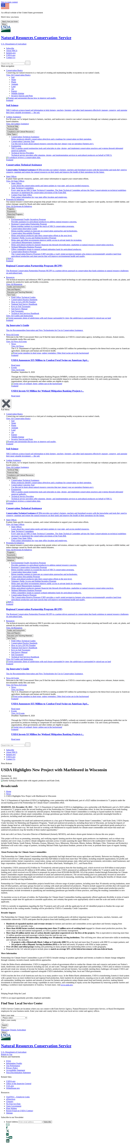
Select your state (7, 1015)
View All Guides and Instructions (19, 316)
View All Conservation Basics (18, 75)
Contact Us (10, 57)
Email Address (12, 1122)
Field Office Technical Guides (23, 297)
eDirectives (10, 1099)
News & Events (12, 335)
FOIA (8, 1061)
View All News (17, 346)
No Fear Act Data (13, 1104)
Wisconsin (5, 1030)
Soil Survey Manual (19, 309)
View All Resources (14, 284)
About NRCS (11, 50)
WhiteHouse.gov (13, 1088)
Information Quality (14, 1063)
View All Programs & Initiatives (19, 206)
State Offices (11, 176)
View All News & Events (16, 341)
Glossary (9, 1101)
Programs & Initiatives (15, 199)
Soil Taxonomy (17, 311)
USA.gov (10, 1086)
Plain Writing (11, 1108)
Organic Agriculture (18, 1030)
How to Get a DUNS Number (23, 302)
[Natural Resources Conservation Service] (65, 29)
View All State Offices (15, 181)
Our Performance (13, 1066)
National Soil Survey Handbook (24, 304)
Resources (10, 277)
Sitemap (9, 1113)
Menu (4, 24)
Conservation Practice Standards (24, 299)
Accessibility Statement (15, 1070)
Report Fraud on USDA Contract (19, 1111)
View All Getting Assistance (17, 124)
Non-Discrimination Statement (18, 1072)
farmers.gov (11, 53)
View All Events (18, 370)
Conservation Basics (14, 70)
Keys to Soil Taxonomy (20, 306)
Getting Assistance (13, 117)
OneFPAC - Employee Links (18, 1097)
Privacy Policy (12, 1068)
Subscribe (10, 48)
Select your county (8, 1020)
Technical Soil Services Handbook (25, 313)
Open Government (13, 1106)
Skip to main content (9, 2)
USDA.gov (10, 55)
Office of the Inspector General (18, 1083)
